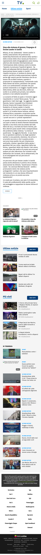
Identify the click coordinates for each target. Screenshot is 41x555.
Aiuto (27, 546)
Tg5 (30, 498)
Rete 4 (11, 511)
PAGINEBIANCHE (9, 540)
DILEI (22, 540)
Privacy (23, 544)
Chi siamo (9, 544)
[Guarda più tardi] (34, 42)
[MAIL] (38, 2)
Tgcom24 (30, 515)
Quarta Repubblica (11, 515)
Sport (28, 9)
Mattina (30, 494)
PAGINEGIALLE (17, 538)
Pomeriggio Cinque (11, 523)
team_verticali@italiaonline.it (26, 481)
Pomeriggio (30, 502)
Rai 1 (11, 494)
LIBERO (5, 538)
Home (4, 9)
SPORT (24, 349)
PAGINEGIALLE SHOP (27, 538)
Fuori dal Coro (11, 498)
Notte (30, 519)
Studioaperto (30, 507)
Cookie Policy (30, 544)
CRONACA (7, 191)
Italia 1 (11, 527)
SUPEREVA (24, 542)
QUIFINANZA (33, 540)
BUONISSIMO (17, 542)
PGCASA (35, 538)
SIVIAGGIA (26, 540)
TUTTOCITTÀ (17, 540)
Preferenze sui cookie (18, 546)
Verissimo (11, 490)
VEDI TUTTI (32, 249)
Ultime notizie (16, 9)
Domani (30, 527)
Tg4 (30, 490)
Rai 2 (11, 502)
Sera (30, 511)
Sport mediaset (30, 523)
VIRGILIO (10, 538)
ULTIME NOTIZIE (10, 14)
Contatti (12, 531)
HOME (2, 14)
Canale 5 (11, 519)
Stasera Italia (11, 507)
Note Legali (17, 544)
